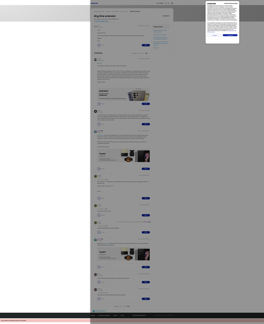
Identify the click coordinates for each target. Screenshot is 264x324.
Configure (214, 35)
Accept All (230, 35)
